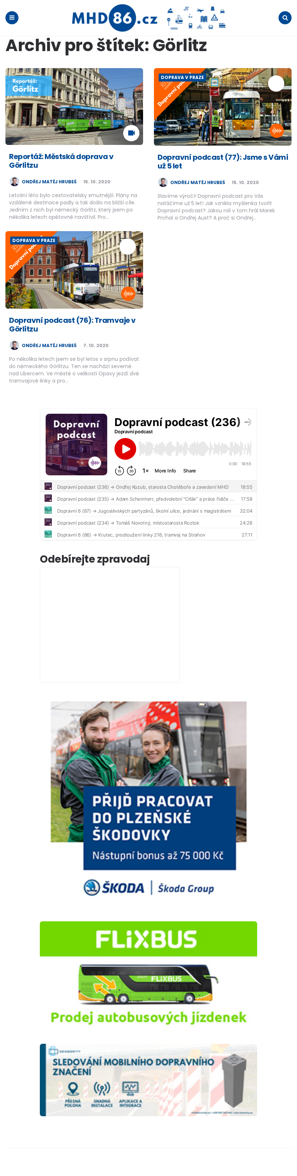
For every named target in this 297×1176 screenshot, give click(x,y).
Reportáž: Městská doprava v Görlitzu (61, 160)
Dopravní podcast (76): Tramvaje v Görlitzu (72, 324)
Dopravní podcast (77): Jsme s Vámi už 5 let (223, 161)
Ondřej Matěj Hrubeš (49, 181)
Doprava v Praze (182, 77)
